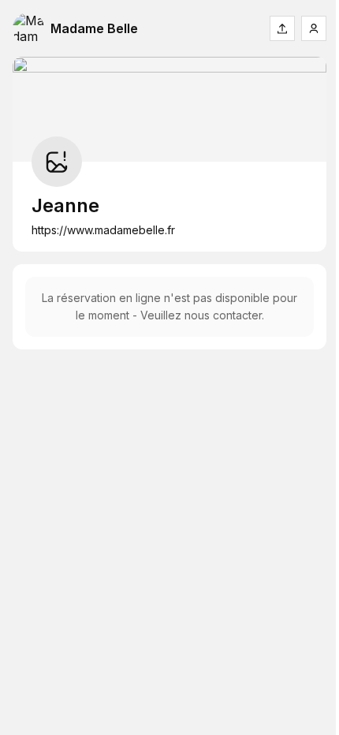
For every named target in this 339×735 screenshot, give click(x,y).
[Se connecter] (313, 28)
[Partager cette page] (282, 28)
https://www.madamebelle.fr (103, 230)
